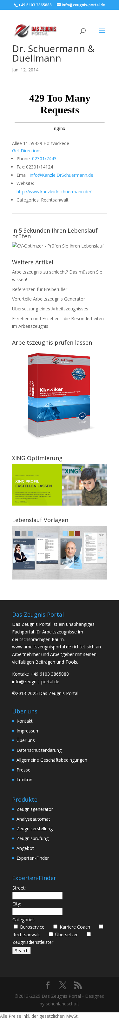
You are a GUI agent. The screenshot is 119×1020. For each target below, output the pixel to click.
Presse (23, 770)
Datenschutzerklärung (39, 750)
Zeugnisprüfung (33, 838)
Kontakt (25, 721)
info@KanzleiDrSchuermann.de (61, 175)
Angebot (25, 848)
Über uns (26, 740)
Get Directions (27, 151)
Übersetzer (69, 934)
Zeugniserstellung (35, 828)
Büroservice (35, 927)
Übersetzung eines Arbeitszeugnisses (50, 309)
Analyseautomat (33, 819)
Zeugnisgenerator (35, 809)
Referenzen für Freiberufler (39, 289)
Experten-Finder (33, 858)
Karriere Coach (77, 927)
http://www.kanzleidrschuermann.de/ (54, 192)
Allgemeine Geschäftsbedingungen (52, 760)
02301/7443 (44, 159)
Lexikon (24, 780)
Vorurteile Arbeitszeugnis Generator (48, 299)
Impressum (28, 731)
